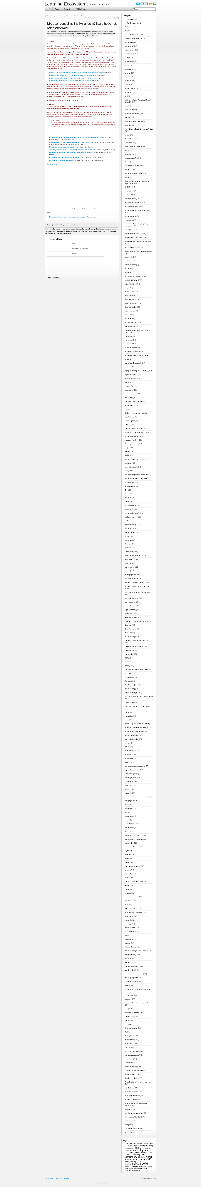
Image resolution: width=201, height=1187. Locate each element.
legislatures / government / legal (135, 621)
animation (128, 81)
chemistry (128, 177)
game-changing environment (134, 432)
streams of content (131, 947)
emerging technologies (132, 363)
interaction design (130, 525)
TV (108, 231)
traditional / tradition (131, 1013)
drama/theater (129, 326)
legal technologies (131, 617)
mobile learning (130, 689)
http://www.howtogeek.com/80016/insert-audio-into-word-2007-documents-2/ (73, 75)
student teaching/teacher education (136, 951)
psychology (128, 851)
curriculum (128, 272)
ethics (127, 382)
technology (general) (131, 978)
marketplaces (129, 650)
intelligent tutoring (130, 521)
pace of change (130, 774)
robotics (127, 889)
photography (129, 801)
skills (126, 904)
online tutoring (129, 758)
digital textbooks (130, 311)
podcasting (128, 816)
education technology (132, 351)
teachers (127, 962)
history (127, 471)
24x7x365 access (130, 23)
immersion (128, 498)
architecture (128, 92)
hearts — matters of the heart (134, 459)
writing (127, 1125)
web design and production (133, 1113)
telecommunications (131, 981)
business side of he (131, 158)
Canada (127, 162)
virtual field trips (130, 1074)
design (127, 288)
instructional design (131, 513)
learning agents (130, 575)
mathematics (129, 654)
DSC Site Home (80, 9)
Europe (127, 386)
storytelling (128, 939)
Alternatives (129, 69)
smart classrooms (131, 908)
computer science (131, 216)
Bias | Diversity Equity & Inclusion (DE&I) (139, 129)
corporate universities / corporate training (138, 241)
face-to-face (129, 398)
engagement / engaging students (136, 371)
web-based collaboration (133, 1117)
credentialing (129, 261)
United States (129, 1040)
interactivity (128, 528)
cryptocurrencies (130, 265)
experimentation (130, 394)
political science (130, 824)
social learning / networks (133, 912)
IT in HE (127, 544)
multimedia (128, 716)
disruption (128, 319)
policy (127, 820)
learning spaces (130, 602)
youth (126, 1132)
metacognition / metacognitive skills (137, 669)
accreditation (129, 46)
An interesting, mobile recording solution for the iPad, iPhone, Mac (65, 16)
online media (129, 754)
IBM (126, 490)
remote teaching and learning (134, 881)
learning (127, 571)
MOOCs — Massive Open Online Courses (139, 696)
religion (127, 878)
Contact (67, 9)
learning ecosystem (131, 578)
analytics (128, 77)
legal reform (128, 613)
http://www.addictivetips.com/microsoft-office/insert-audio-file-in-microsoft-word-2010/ (76, 72)
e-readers (128, 336)
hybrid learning (129, 482)
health (127, 455)
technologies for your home (134, 974)
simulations (128, 901)
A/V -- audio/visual (70, 31)
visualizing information (132, 1096)
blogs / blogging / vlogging (133, 146)
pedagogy (128, 793)
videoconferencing (131, 1066)
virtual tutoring (129, 1088)
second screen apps (131, 897)
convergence (80, 31)
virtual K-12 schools (131, 1078)
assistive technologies (132, 114)
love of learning (130, 637)
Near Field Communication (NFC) (136, 727)
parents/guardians (131, 778)
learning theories (130, 606)
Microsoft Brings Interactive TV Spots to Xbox (64, 157)
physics (127, 804)
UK (126, 1032)
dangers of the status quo (133, 276)
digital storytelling (130, 307)
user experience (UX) (68, 35)
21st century (61, 31)
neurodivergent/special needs (134, 731)
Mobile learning (130, 1162)
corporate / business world (133, 237)
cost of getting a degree (133, 247)
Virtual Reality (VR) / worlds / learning (137, 1082)
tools (126, 1009)
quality (127, 858)
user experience (50, 233)
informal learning (130, 505)
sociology (128, 924)
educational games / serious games (137, 355)
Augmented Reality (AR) (133, 121)
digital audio (87, 31)
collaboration (129, 191)
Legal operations (130, 610)
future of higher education (133, 428)
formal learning (129, 417)
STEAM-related (130, 931)
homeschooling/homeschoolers (135, 475)
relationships (129, 874)
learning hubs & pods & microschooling (138, 592)
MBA (126, 658)
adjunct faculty (129, 54)
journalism (128, 548)
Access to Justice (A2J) (133, 38)
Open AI (127, 762)
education (128, 344)
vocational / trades (131, 1099)
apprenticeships (130, 88)
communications (130, 199)
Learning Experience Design (134, 582)
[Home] (49, 9)
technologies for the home (97, 231)
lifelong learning (130, 633)
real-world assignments (132, 866)
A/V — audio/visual (131, 34)
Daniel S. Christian (131, 280)
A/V (64, 229)
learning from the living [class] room (68, 231)
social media (129, 916)
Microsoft (99, 33)
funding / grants (130, 421)
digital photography (131, 303)
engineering (128, 374)
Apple (126, 84)
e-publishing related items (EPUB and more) (137, 331)
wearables (128, 1109)
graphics (127, 451)
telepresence (129, 995)
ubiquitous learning (131, 1028)
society (127, 920)
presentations (129, 828)
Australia (128, 125)
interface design (130, 532)
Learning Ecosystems (67, 3)
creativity (128, 257)
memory (127, 666)
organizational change (132, 770)
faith (126, 409)
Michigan (128, 673)
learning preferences (131, 598)
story (126, 935)
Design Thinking (130, 292)
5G (126, 31)
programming (129, 843)
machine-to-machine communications (137, 640)
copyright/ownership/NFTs (133, 234)
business (128, 154)
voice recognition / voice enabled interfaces (136, 1104)
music (127, 720)
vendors (127, 1063)
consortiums (129, 220)
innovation (128, 509)
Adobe (127, 58)
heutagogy (128, 463)
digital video (103, 31)
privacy (127, 831)
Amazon (127, 73)
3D (125, 27)
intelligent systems (131, 517)
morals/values (129, 702)
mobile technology (141, 1162)
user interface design (81, 35)
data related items (131, 284)
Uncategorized (129, 1036)
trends (127, 1020)
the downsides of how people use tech (137, 1003)
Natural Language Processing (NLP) (137, 724)
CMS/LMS (128, 187)
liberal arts (128, 625)
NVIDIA (127, 747)
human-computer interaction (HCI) (64, 33)
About (57, 9)
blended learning (130, 139)
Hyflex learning (130, 486)
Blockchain (128, 143)
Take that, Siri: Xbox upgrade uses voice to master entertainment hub (72, 150)
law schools (128, 559)
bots (126, 150)
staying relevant (130, 928)
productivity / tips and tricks (134, 835)
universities (128, 1043)
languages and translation (133, 555)
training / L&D (129, 1016)
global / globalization (131, 444)
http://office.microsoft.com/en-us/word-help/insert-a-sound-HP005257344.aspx (74, 78)
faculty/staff (129, 405)
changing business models (133, 173)
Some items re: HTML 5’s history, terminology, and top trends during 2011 (96, 18)
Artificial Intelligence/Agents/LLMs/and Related (138, 101)
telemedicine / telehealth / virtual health (138, 989)
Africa (127, 65)
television (53, 35)
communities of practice (133, 202)
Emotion (127, 367)
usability (59, 35)
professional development (133, 839)
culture (127, 268)
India (126, 501)
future (126, 425)
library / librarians (130, 629)
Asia (126, 106)
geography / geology (131, 440)
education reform (130, 348)
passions (128, 785)
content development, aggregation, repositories (136, 225)
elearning (128, 359)
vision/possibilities (131, 1092)
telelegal (127, 985)
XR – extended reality (132, 1128)
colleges (127, 195)
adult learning (129, 61)
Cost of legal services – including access (138, 251)
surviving (128, 958)
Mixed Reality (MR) (131, 685)
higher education (130, 467)
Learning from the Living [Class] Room (85, 33)
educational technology (136, 1150)
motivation (128, 712)
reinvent (127, 870)
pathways (128, 789)
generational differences (133, 436)
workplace (128, 1121)
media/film (128, 662)
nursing (127, 743)
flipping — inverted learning (134, 413)
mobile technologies (131, 692)
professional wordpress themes (101, 1183)
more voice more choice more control (137, 706)
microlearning (129, 677)
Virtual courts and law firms (134, 1070)
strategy (127, 943)
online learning (129, 751)
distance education (131, 322)
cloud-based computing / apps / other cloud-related (137, 182)
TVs (126, 1024)
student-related (130, 955)
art (125, 96)
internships (128, 540)
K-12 (149, 1159)
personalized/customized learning (136, 797)
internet (127, 536)
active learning (129, 50)
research (127, 885)
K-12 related (129, 552)
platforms (128, 808)
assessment (129, 110)
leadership (128, 563)
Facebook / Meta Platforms (134, 401)
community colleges (131, 206)
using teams (129, 1059)
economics (128, 340)
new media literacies (131, 739)
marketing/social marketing (134, 646)
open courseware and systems (135, 766)
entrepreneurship (130, 378)
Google (127, 448)
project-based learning (132, 847)
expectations (129, 390)
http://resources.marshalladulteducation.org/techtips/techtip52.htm (70, 80)
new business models (132, 735)
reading (127, 862)
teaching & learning (131, 966)
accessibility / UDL (131, 42)
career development (131, 166)
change (127, 169)
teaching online (130, 970)
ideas (126, 494)
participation (129, 781)
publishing (128, 854)
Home (47, 1178)
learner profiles (129, 567)
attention (127, 117)
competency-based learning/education (137, 210)
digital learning (96, 31)
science (127, 893)
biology (127, 135)
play (126, 812)
